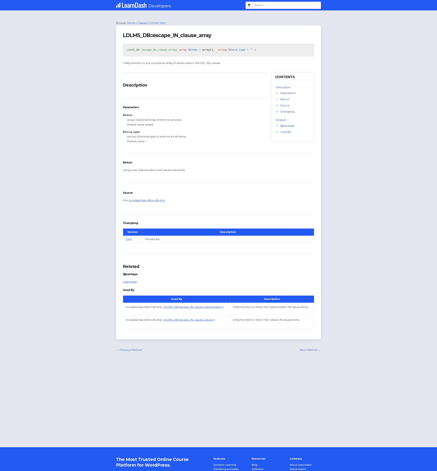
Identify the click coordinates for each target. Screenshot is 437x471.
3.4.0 (129, 239)
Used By (285, 132)
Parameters (287, 93)
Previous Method (129, 349)
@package (287, 125)
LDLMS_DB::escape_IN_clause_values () (189, 319)
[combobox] (287, 5)
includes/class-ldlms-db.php (147, 200)
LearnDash (130, 281)
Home (131, 23)
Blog (254, 464)
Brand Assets (298, 469)
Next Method (310, 349)
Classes (142, 23)
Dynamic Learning (224, 464)
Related (281, 120)
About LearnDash (301, 464)
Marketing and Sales (226, 469)
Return (284, 99)
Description (283, 87)
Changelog (287, 111)
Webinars (258, 469)
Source (285, 105)
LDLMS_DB (156, 23)
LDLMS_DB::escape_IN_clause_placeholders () (193, 307)
